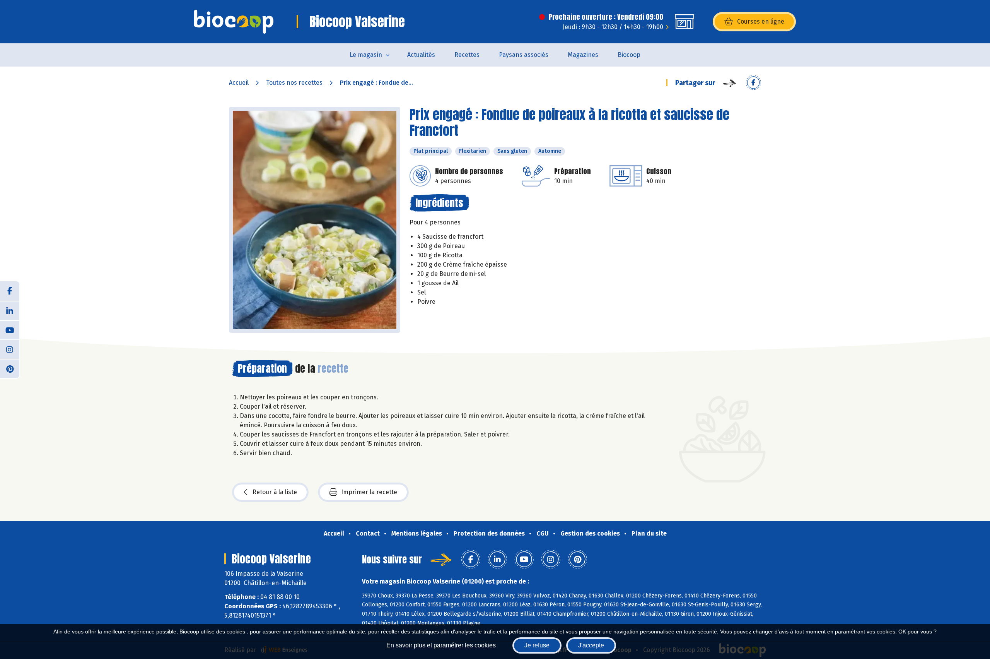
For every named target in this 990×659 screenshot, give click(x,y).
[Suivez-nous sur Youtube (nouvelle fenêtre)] (9, 329)
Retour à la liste (275, 492)
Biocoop (629, 54)
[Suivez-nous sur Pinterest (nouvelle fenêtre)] (9, 368)
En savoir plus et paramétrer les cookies (441, 645)
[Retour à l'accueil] (233, 22)
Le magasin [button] (366, 54)
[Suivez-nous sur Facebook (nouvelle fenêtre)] (9, 291)
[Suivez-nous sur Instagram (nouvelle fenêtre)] (9, 349)
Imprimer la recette (369, 492)
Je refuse (537, 645)
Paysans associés (523, 54)
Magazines (583, 54)
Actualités (421, 54)
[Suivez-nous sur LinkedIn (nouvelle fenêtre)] (9, 310)
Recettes (467, 54)
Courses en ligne (760, 21)
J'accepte (591, 645)
